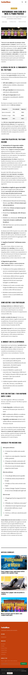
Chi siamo (3, 643)
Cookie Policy (4, 650)
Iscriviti (24, 663)
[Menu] (25, 2)
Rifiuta (3, 673)
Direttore (4, 21)
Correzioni (3, 654)
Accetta (10, 673)
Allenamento (3, 637)
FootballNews (6, 2)
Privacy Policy (4, 648)
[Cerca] (22, 2)
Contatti (2, 646)
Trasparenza (3, 652)
